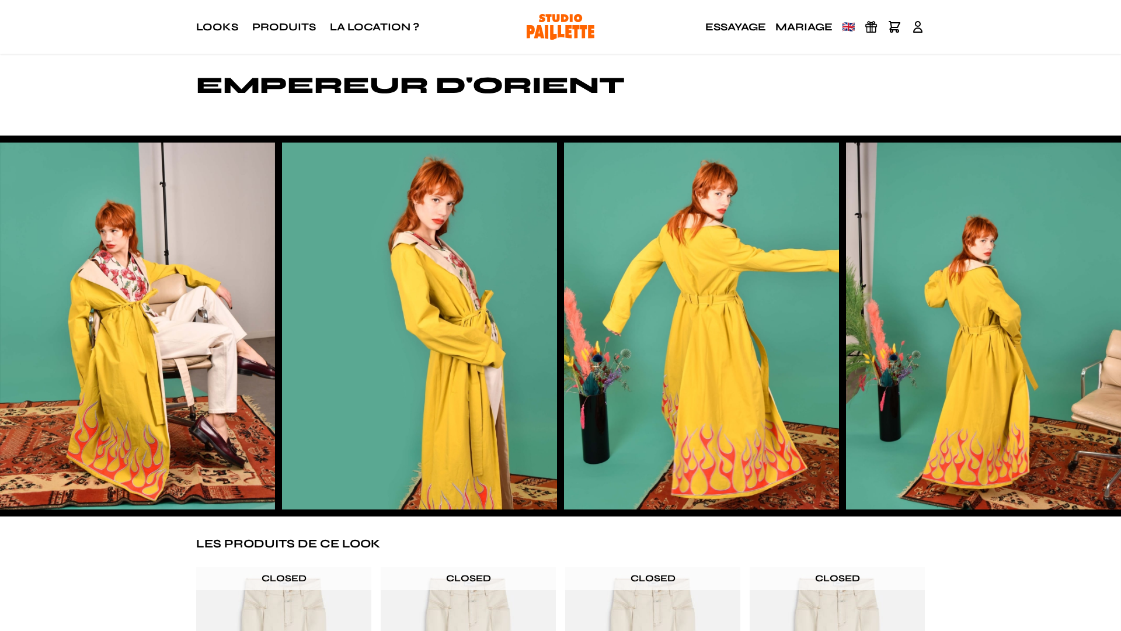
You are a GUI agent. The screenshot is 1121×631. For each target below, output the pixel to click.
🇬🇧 (848, 26)
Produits (284, 26)
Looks (217, 26)
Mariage (804, 26)
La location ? (374, 26)
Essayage (735, 26)
